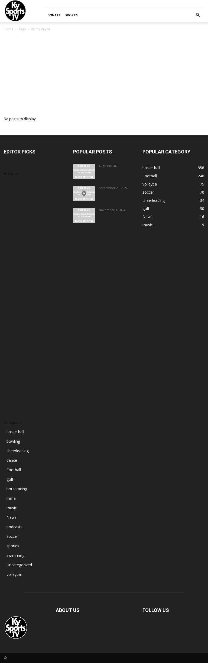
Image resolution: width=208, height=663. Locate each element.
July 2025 (12, 288)
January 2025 (15, 337)
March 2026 (14, 223)
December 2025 (18, 248)
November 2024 (18, 354)
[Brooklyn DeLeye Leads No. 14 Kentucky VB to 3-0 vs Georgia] (84, 215)
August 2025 (15, 280)
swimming (15, 555)
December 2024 (18, 345)
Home (8, 29)
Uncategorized (19, 564)
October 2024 (16, 362)
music (11, 507)
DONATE (53, 15)
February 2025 (16, 329)
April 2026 (12, 215)
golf (9, 479)
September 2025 (18, 272)
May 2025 (12, 305)
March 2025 (14, 321)
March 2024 (14, 403)
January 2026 (15, 240)
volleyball (14, 574)
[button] (197, 15)
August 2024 (15, 378)
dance (11, 460)
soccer (12, 536)
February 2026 (16, 231)
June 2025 (12, 297)
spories (12, 545)
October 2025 (16, 264)
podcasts (14, 526)
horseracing (16, 488)
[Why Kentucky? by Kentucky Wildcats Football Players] (84, 171)
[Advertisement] (104, 73)
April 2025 (12, 313)
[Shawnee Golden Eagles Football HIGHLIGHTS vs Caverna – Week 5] (84, 193)
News (11, 517)
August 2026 (15, 183)
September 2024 (18, 370)
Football (13, 469)
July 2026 (12, 191)
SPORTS (71, 15)
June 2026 (12, 199)
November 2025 (18, 256)
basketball (15, 431)
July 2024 (12, 386)
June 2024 (12, 394)
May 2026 (12, 207)
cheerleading (17, 450)
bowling (13, 441)
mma (11, 498)
